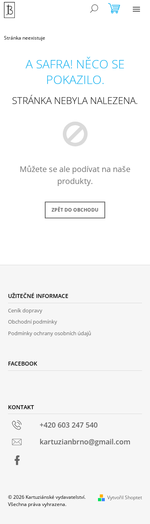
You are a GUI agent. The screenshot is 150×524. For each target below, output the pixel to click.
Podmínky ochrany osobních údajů (49, 333)
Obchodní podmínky (32, 321)
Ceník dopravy (25, 310)
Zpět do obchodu (75, 209)
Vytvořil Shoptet (124, 497)
